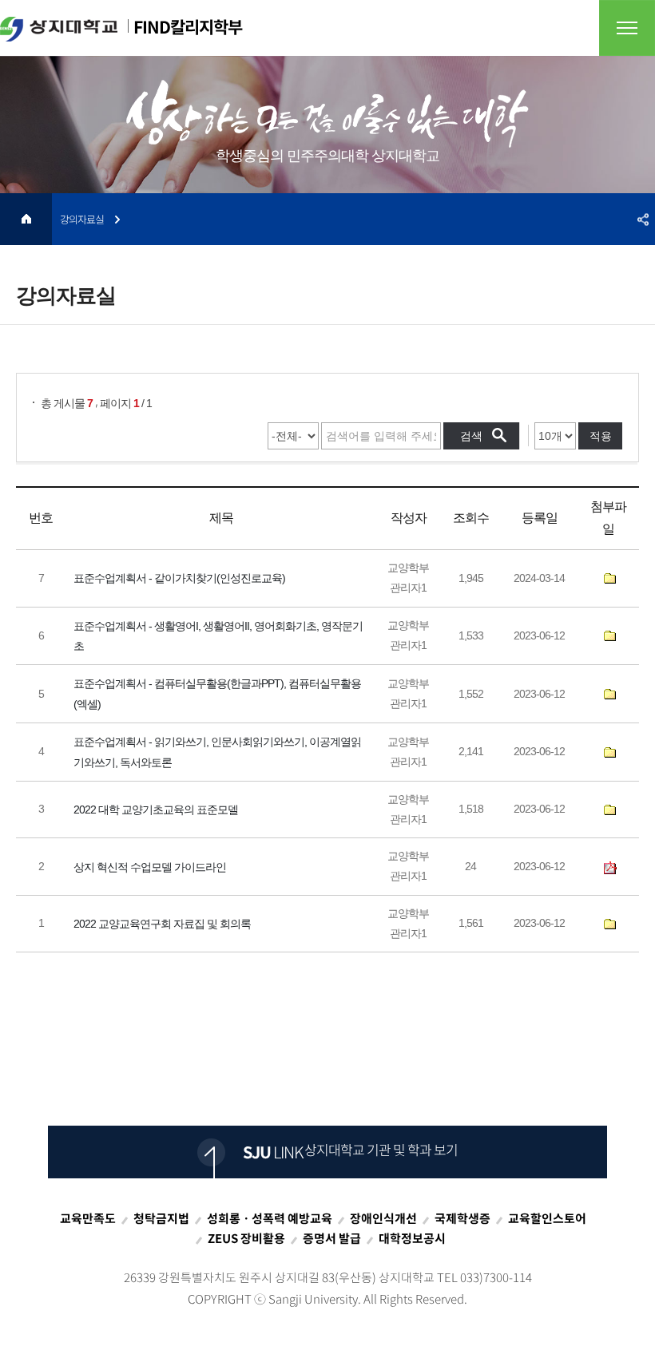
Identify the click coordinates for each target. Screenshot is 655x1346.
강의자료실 (82, 219)
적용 (601, 436)
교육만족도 (88, 1218)
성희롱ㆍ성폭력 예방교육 (269, 1218)
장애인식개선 (383, 1218)
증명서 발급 (332, 1238)
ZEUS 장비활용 (246, 1238)
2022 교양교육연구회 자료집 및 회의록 (162, 923)
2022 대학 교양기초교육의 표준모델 (155, 809)
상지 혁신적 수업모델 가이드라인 (149, 866)
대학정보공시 (412, 1238)
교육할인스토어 (547, 1218)
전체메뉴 (627, 28)
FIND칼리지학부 (187, 26)
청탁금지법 (161, 1218)
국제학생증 (462, 1218)
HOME (26, 219)
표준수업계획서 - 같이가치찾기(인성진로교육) (179, 578)
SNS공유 (643, 219)
